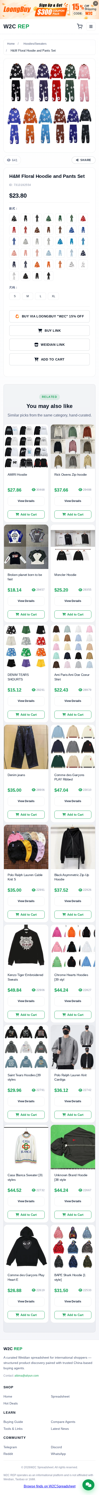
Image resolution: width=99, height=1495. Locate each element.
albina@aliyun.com (27, 1375)
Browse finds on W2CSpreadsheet (50, 1486)
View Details (26, 501)
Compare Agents (63, 1422)
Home (11, 43)
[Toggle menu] (91, 26)
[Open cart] (79, 26)
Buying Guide (13, 1422)
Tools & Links (13, 1429)
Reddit (8, 1454)
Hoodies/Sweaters (35, 43)
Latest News (60, 1429)
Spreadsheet (60, 1396)
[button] (49, 359)
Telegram (10, 1447)
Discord (56, 1447)
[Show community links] (88, 1484)
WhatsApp (58, 1454)
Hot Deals (10, 1403)
